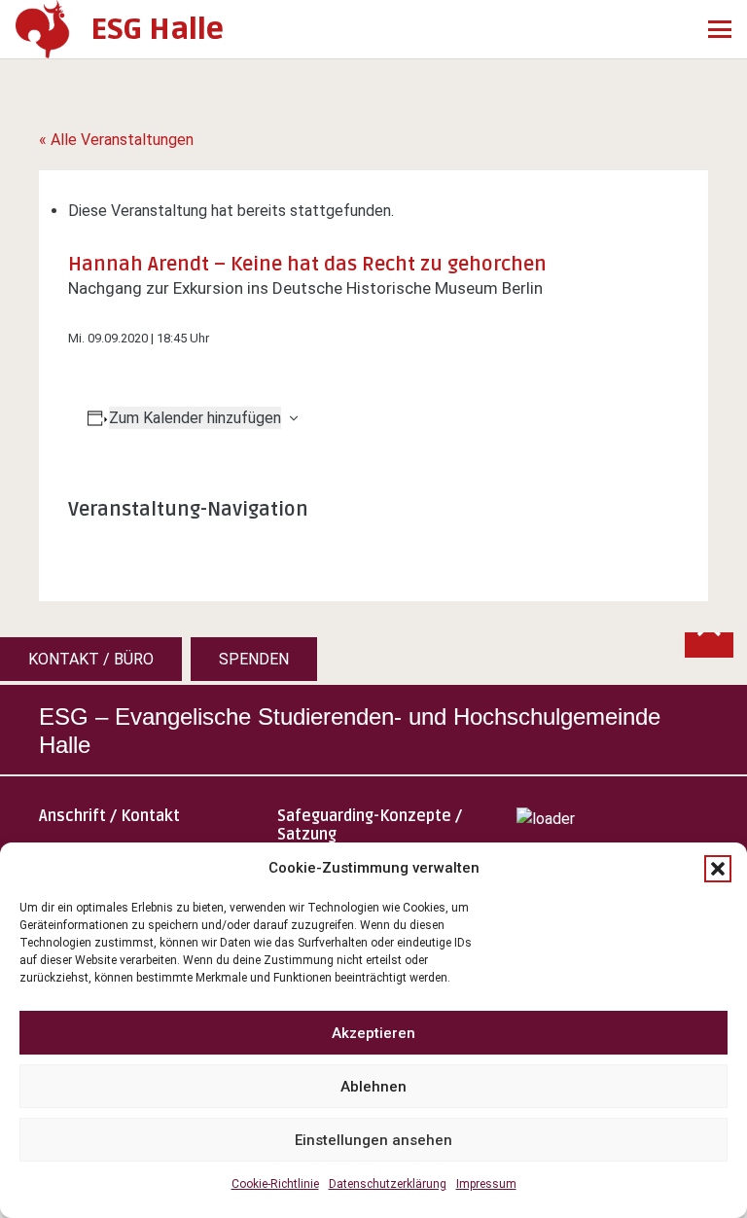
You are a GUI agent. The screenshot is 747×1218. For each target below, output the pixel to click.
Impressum (486, 1184)
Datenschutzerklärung (387, 1184)
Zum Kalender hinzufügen (195, 418)
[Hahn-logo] (43, 29)
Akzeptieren (373, 1033)
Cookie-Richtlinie (275, 1184)
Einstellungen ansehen (373, 1140)
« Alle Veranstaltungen (116, 139)
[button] (718, 868)
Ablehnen (373, 1086)
